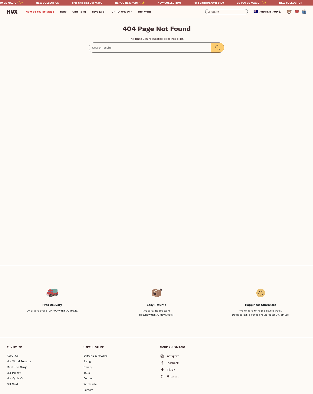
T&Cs (86, 372)
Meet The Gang (16, 367)
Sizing (87, 361)
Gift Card (12, 384)
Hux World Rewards (19, 361)
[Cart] (304, 11)
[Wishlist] (297, 12)
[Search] (217, 48)
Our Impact (14, 372)
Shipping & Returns (95, 355)
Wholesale (90, 384)
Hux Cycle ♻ (15, 378)
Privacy (87, 367)
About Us (12, 355)
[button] (63, 12)
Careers (88, 389)
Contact (88, 378)
